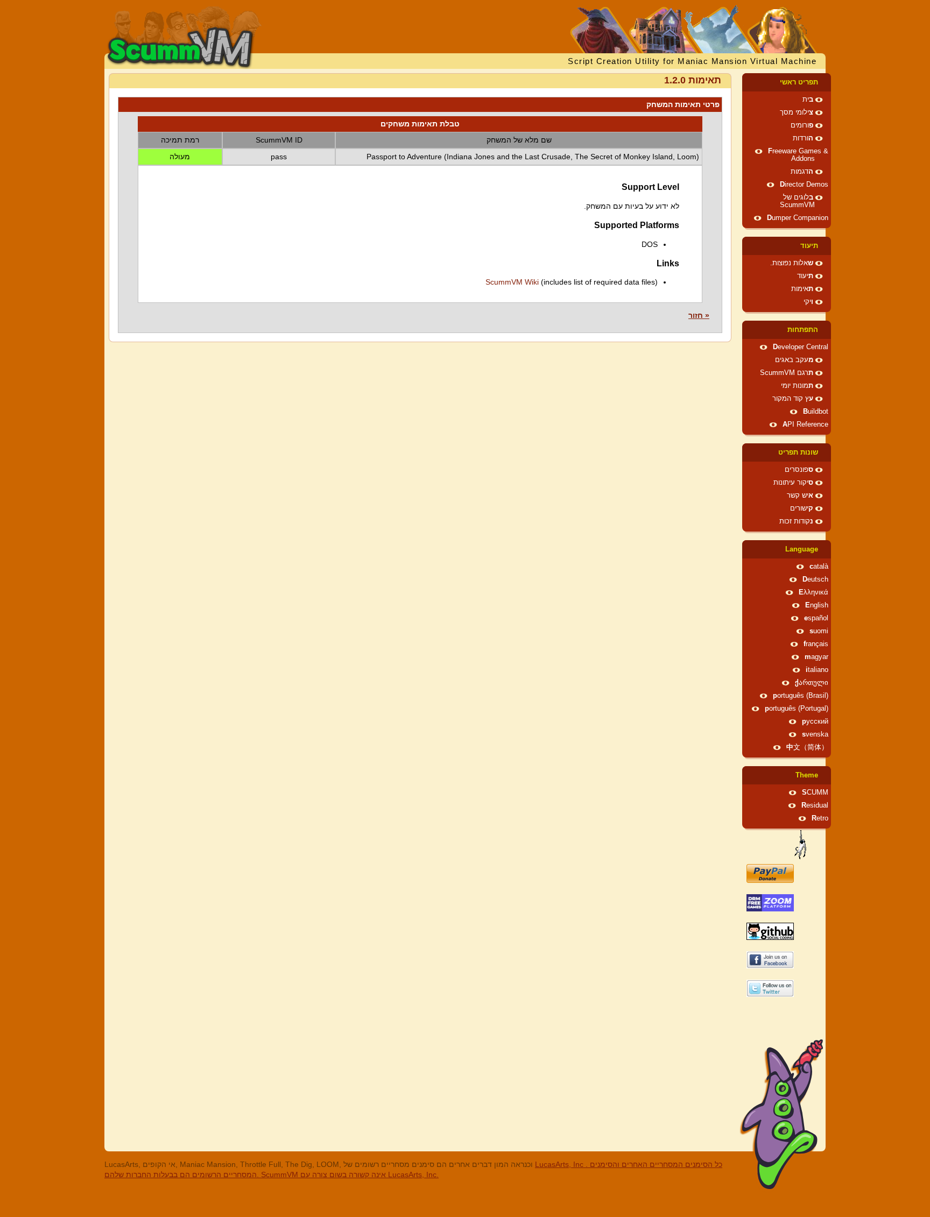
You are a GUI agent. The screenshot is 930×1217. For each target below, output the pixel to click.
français (816, 644)
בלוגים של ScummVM (797, 201)
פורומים (802, 125)
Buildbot (815, 411)
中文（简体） (807, 747)
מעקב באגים (794, 360)
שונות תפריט (798, 452)
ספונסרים (799, 469)
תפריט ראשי (799, 82)
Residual (814, 805)
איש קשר (800, 495)
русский (815, 721)
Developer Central (800, 347)
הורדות (803, 138)
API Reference (805, 424)
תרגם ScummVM (786, 373)
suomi (818, 631)
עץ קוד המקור (792, 398)
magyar (816, 657)
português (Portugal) (796, 708)
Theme (806, 775)
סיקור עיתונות (793, 482)
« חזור (698, 315)
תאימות (802, 289)
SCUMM (815, 792)
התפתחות (802, 330)
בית (807, 99)
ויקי (808, 302)
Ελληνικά (813, 592)
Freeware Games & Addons (798, 154)
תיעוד (809, 246)
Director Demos (804, 184)
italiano (817, 670)
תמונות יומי (797, 386)
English (816, 605)
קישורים (801, 508)
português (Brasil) (800, 695)
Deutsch (815, 579)
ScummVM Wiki (512, 282)
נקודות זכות (796, 521)
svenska (815, 734)
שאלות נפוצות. (791, 263)
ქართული (811, 683)
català (818, 566)
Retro (820, 818)
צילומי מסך (796, 112)
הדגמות (802, 171)
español (816, 618)
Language (801, 549)
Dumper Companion (797, 218)
